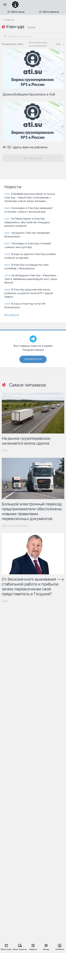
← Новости (8, 19)
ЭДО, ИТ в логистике (15, 525)
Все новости (11, 314)
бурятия (31, 27)
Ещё (58, 44)
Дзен (5, 450)
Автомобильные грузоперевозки (38, 44)
